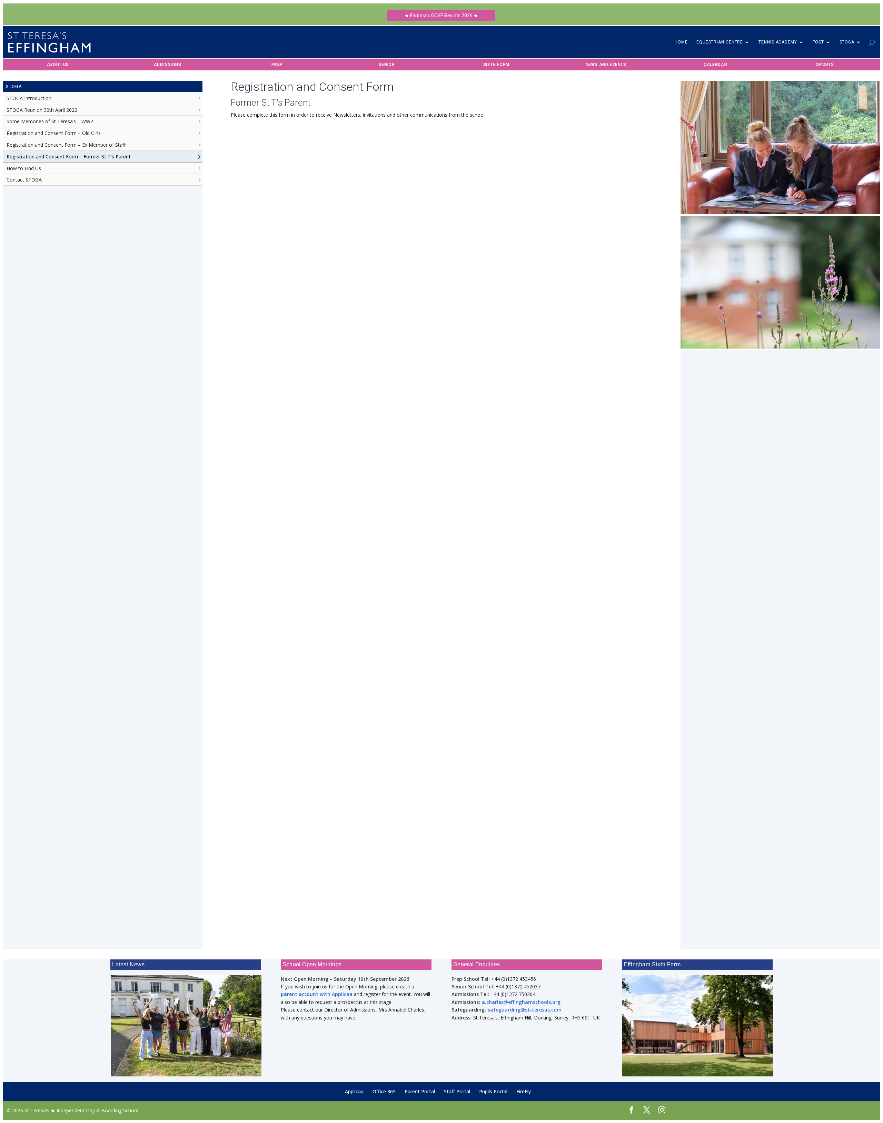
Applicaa (354, 1091)
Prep (277, 64)
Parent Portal (420, 1091)
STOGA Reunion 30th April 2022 (42, 110)
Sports (825, 64)
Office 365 (384, 1091)
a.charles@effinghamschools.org (521, 1002)
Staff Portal (457, 1091)
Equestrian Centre (719, 42)
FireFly (523, 1091)
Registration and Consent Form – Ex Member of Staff (66, 144)
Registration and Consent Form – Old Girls (54, 133)
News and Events (606, 64)
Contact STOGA (24, 179)
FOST (818, 42)
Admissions (167, 64)
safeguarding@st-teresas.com (525, 1009)
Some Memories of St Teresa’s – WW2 (50, 121)
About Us (58, 64)
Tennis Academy (777, 42)
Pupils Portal (493, 1091)
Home (681, 42)
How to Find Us (24, 168)
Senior (387, 64)
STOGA (847, 42)
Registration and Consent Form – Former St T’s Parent (69, 156)
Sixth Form (496, 64)
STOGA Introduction (29, 98)
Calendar (715, 64)
